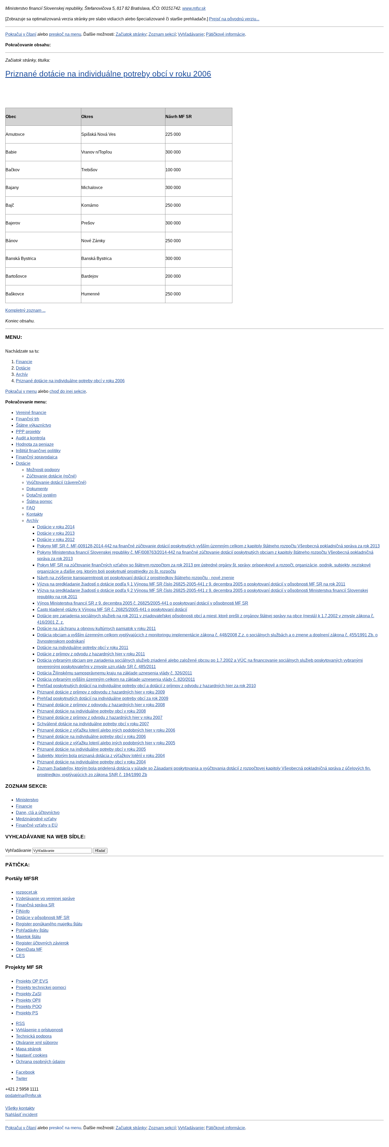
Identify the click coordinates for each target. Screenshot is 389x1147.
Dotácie (23, 463)
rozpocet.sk (26, 892)
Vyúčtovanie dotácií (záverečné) (56, 482)
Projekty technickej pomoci (41, 987)
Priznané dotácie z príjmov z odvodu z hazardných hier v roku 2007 (99, 717)
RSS (20, 1023)
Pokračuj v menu (21, 391)
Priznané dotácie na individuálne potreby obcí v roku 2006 (108, 73)
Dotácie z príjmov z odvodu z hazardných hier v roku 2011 (91, 654)
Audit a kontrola (30, 438)
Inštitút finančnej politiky (38, 450)
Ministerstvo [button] (27, 800)
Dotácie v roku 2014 (56, 527)
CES (20, 955)
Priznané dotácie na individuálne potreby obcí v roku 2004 (91, 762)
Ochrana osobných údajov (40, 1061)
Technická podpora (34, 1036)
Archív (32, 520)
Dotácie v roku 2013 (56, 533)
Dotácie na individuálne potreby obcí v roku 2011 (82, 647)
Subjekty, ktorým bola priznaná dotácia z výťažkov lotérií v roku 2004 (101, 755)
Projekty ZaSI (28, 994)
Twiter (21, 1078)
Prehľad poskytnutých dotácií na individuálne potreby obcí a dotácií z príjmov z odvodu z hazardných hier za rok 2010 (146, 685)
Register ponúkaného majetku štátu (49, 924)
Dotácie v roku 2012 (56, 539)
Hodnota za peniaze (35, 444)
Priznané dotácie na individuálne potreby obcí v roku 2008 (91, 711)
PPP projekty (28, 431)
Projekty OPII (28, 1000)
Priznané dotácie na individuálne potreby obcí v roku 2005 (91, 749)
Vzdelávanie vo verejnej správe (45, 898)
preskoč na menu (65, 34)
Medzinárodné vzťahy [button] (36, 819)
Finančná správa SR (35, 905)
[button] (100, 850)
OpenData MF (29, 949)
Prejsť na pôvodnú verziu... (234, 19)
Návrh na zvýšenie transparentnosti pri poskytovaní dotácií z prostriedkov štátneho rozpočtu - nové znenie (135, 577)
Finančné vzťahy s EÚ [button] (37, 825)
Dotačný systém (41, 495)
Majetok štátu (28, 936)
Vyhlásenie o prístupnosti (39, 1030)
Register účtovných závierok (42, 943)
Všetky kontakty (20, 1108)
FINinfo (23, 911)
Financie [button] (24, 806)
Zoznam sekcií (162, 34)
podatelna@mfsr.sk (23, 1095)
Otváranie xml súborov (37, 1042)
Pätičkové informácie (225, 34)
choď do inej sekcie (67, 391)
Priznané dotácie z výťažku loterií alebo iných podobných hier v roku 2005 (106, 743)
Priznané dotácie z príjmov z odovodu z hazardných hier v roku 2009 (101, 692)
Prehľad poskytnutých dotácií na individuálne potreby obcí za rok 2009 (102, 698)
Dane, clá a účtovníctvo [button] (38, 812)
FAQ (30, 508)
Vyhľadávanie (191, 34)
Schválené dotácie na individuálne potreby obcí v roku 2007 (93, 724)
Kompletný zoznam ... (25, 310)
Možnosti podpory (43, 469)
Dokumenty (37, 489)
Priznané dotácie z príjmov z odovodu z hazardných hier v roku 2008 (101, 705)
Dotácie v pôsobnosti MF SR (43, 917)
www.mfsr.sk (194, 8)
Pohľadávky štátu (32, 930)
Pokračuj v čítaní (20, 34)
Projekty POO (29, 1006)
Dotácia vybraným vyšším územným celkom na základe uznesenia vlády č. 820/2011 (116, 679)
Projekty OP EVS (32, 981)
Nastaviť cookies (31, 1055)
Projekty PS (27, 1013)
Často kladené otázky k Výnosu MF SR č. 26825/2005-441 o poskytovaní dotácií (112, 609)
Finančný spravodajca (36, 457)
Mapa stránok (28, 1049)
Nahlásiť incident (21, 1114)
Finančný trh (27, 419)
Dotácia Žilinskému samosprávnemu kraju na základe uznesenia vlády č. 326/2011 (114, 673)
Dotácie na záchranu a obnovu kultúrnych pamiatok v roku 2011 (96, 628)
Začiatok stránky (131, 34)
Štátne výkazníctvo (33, 425)
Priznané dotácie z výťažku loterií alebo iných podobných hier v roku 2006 (106, 730)
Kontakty (34, 514)
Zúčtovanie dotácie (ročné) (51, 476)
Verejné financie (31, 412)
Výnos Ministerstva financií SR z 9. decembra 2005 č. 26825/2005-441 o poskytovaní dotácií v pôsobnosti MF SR (142, 603)
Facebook (25, 1072)
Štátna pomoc (39, 501)
